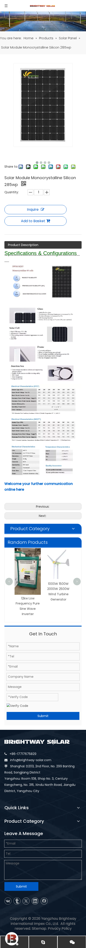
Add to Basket (33, 220)
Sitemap (39, 928)
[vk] (7, 901)
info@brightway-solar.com (30, 760)
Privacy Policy (60, 928)
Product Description (23, 245)
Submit (43, 716)
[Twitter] (26, 901)
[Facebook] (44, 901)
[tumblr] (17, 901)
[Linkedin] (35, 901)
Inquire (33, 209)
